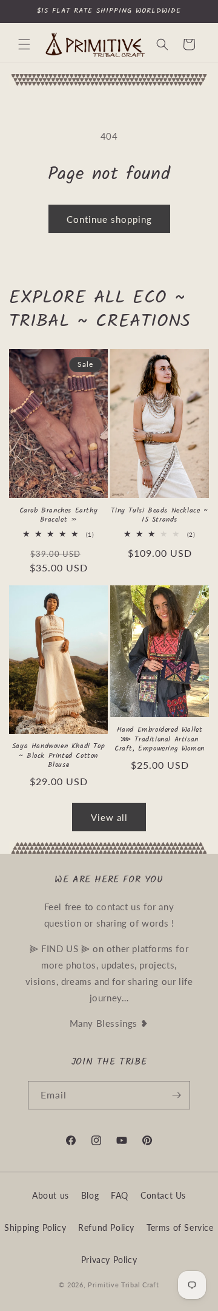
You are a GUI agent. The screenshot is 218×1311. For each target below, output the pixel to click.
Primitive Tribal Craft (123, 1285)
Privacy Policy (109, 1260)
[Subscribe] (176, 1095)
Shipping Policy (35, 1227)
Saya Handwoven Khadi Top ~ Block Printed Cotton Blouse (58, 755)
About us (50, 1195)
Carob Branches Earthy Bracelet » (58, 515)
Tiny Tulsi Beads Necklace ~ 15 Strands (159, 515)
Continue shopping (109, 219)
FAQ (119, 1195)
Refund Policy (106, 1227)
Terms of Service (180, 1227)
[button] (24, 44)
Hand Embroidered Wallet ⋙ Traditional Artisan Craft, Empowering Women (159, 739)
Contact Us (163, 1195)
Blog (90, 1195)
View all (109, 817)
